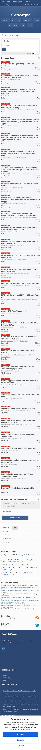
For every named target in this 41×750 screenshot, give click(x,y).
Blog (3, 1)
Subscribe (5, 616)
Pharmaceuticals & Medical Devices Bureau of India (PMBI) (16, 355)
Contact (8, 1)
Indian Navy (4, 464)
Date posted (6, 542)
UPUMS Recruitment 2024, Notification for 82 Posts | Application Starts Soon (20, 590)
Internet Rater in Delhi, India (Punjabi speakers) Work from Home (17, 585)
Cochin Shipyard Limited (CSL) (9, 384)
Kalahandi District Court (7, 327)
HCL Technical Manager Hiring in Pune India (17, 64)
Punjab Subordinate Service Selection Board (12, 424)
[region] (20, 733)
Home (30, 25)
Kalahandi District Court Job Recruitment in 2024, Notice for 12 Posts (19, 324)
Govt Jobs (5, 20)
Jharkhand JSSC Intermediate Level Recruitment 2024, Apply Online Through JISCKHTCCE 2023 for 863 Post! (20, 169)
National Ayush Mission (7, 341)
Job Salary (6, 535)
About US (27, 1)
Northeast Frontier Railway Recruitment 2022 (17, 488)
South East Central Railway (8, 410)
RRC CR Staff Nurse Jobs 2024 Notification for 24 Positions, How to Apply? (19, 106)
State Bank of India (6, 157)
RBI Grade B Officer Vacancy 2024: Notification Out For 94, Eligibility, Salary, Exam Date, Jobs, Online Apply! (20, 121)
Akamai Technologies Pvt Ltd (8, 478)
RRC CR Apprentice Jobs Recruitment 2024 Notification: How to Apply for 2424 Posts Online (19, 214)
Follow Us (5, 624)
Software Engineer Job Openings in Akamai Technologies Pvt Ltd (17, 475)
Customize (20, 740)
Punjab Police (4, 438)
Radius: (28, 53)
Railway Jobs (16, 20)
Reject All (20, 745)
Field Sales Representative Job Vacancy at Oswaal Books (19, 184)
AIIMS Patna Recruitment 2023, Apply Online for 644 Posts (20, 395)
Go (4, 49)
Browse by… (6, 528)
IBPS (2, 96)
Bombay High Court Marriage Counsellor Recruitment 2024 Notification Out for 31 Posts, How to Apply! (20, 199)
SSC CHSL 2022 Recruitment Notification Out (18, 448)
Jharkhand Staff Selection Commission (10, 173)
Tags (15, 528)
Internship (23, 503)
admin (17, 371)
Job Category (7, 538)
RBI (2, 125)
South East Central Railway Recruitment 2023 (18, 408)
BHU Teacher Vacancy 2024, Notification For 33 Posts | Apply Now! (18, 270)
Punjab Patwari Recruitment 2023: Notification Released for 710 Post (18, 421)
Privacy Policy (5, 5)
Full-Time (15, 503)
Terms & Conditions (17, 1)
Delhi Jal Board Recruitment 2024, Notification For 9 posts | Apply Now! (20, 242)
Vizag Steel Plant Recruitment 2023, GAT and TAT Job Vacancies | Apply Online (19, 368)
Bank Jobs (27, 20)
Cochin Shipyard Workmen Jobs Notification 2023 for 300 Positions (19, 381)
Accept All (20, 734)
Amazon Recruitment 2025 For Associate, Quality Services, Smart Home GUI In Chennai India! (19, 561)
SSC (2, 450)
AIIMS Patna (4, 398)
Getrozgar (20, 15)
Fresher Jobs (13, 25)
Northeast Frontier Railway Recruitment (11, 490)
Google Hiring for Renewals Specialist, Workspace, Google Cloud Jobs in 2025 (20, 76)
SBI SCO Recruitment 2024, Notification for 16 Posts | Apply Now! (20, 256)
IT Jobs (36, 20)
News (22, 25)
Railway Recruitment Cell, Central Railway (11, 109)
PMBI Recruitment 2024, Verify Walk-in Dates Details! (17, 352)
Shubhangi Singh (14, 66)
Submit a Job (25, 5)
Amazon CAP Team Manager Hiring (14, 311)
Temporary (7, 506)
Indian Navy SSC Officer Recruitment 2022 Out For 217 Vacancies (19, 461)
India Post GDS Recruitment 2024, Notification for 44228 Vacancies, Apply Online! (19, 228)
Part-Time (31, 503)
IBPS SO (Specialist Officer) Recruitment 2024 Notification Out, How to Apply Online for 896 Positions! (18, 91)
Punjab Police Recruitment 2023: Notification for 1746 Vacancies (19, 435)
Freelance (7, 503)
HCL (2, 66)
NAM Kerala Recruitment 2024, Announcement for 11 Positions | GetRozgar (19, 338)
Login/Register (35, 5)
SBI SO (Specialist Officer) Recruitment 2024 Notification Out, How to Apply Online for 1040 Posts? (18, 153)
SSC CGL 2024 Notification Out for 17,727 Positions (20, 283)
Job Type (5, 531)
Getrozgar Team (18, 398)
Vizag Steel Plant (5, 371)
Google (3, 79)
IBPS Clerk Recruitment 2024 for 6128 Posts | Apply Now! (20, 296)
